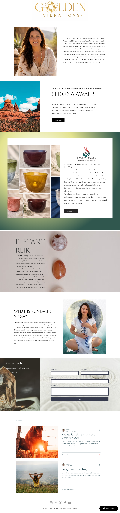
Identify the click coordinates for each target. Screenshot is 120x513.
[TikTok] (56, 503)
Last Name (84, 369)
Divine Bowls (102, 173)
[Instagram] (51, 503)
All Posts (19, 421)
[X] (60, 503)
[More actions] (100, 430)
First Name (54, 369)
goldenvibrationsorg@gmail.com (17, 368)
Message (53, 385)
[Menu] (100, 5)
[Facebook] (65, 503)
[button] (101, 421)
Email (53, 377)
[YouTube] (69, 503)
